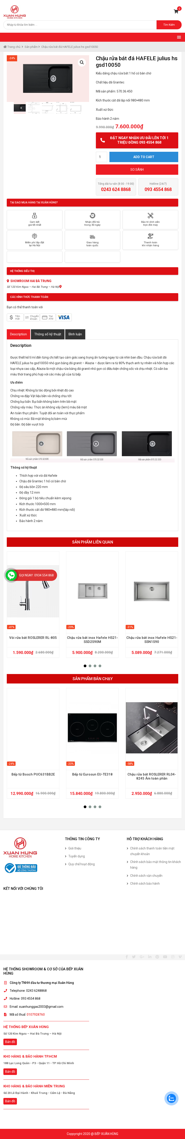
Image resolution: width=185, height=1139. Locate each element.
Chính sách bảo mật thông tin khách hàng (155, 864)
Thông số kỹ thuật (47, 334)
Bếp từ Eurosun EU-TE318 (92, 774)
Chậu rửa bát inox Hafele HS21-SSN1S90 (151, 640)
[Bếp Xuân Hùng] (14, 11)
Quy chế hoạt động (81, 864)
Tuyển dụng (76, 856)
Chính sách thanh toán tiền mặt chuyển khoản (152, 851)
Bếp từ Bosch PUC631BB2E (33, 774)
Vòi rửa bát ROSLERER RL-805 (33, 638)
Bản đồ (10, 1042)
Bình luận (75, 334)
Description (18, 334)
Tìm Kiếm (169, 24)
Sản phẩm (31, 46)
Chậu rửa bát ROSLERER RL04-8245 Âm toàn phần (151, 776)
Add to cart (143, 157)
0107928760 (36, 1014)
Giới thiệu (74, 848)
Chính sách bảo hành (145, 883)
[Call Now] (11, 575)
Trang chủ (13, 46)
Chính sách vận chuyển (146, 875)
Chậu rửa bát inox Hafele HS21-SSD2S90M (92, 640)
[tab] (18, 334)
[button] (85, 666)
